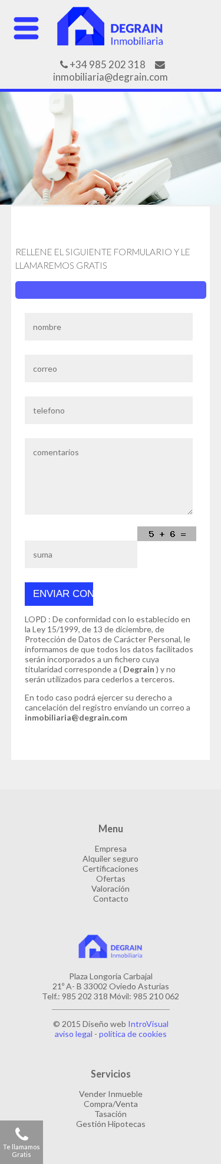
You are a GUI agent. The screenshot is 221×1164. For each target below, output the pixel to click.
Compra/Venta (111, 1104)
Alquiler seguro (110, 858)
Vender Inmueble (111, 1094)
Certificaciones (110, 868)
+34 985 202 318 (107, 64)
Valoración (110, 888)
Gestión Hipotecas (111, 1124)
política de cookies (133, 1034)
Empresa (111, 848)
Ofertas (111, 878)
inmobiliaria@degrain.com (110, 77)
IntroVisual (148, 1024)
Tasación (110, 1114)
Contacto (110, 898)
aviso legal (74, 1034)
